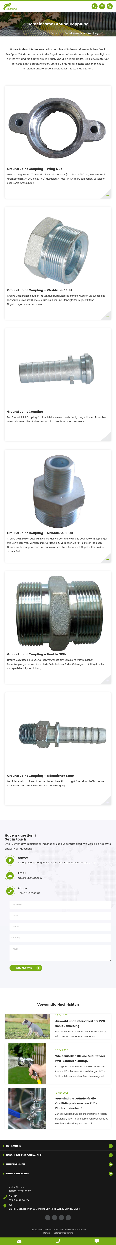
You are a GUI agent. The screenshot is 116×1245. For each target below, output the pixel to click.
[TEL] (58, 1241)
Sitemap (46, 1233)
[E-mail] (19, 1241)
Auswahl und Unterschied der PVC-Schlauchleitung (80, 1023)
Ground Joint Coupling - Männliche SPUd (40, 533)
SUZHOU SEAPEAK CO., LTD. (52, 1229)
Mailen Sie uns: (16, 1187)
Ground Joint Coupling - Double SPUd (37, 654)
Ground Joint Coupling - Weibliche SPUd (39, 290)
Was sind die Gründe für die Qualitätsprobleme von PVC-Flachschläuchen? (76, 1103)
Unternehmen (15, 1164)
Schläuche (13, 1146)
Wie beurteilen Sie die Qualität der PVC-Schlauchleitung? (80, 1058)
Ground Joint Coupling (25, 411)
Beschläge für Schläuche (45, 33)
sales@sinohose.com (20, 1191)
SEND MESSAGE (24, 968)
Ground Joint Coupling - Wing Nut (34, 169)
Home (21, 33)
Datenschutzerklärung (63, 1233)
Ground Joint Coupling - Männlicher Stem (40, 776)
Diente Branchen (17, 1174)
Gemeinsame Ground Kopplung (81, 33)
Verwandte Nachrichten (58, 1005)
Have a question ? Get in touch (21, 838)
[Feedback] (96, 1241)
